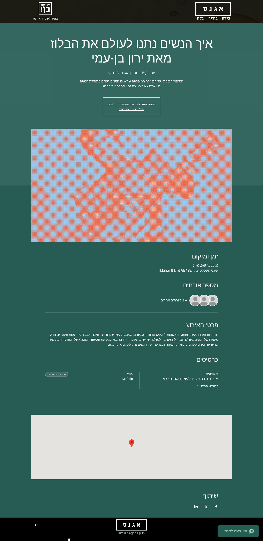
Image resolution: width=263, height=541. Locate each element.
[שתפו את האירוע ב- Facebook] (216, 506)
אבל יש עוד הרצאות (131, 109)
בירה (226, 18)
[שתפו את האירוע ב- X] (206, 506)
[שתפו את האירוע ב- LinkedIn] (196, 506)
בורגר (213, 18)
